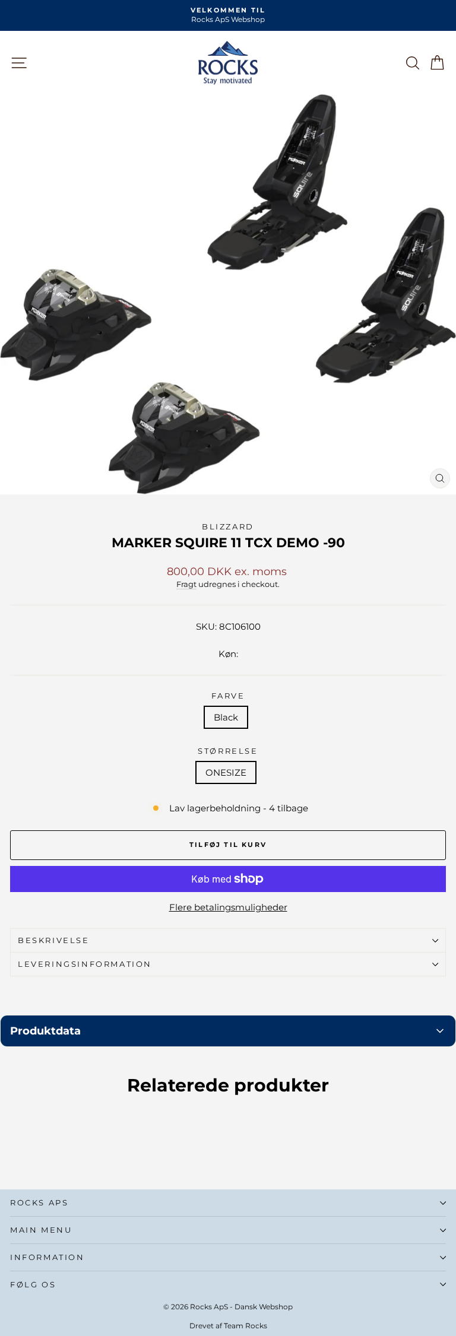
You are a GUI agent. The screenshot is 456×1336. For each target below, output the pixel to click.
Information (47, 1257)
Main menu (41, 1230)
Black (226, 717)
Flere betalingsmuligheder (228, 907)
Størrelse (228, 751)
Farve (228, 695)
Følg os (33, 1284)
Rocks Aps (39, 1202)
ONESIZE (225, 772)
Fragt (186, 584)
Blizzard (228, 526)
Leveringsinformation (85, 964)
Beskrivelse (54, 940)
